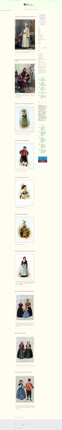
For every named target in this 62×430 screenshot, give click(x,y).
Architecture (40, 105)
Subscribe (42, 22)
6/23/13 (15, 292)
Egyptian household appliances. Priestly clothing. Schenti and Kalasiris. (43, 133)
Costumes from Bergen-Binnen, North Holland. (23, 372)
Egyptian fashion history (40, 55)
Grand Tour (40, 111)
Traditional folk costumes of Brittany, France (43, 80)
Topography (40, 120)
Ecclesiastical (22, 54)
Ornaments (39, 116)
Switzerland (21, 135)
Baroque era (41, 107)
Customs (39, 109)
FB (47, 0)
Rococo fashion (41, 118)
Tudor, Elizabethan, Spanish (41, 35)
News (2, 10)
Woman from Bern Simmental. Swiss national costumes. (25, 251)
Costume (30, 9)
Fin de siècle (39, 42)
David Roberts (41, 109)
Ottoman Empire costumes (43, 116)
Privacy (22, 423)
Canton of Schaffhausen (25, 172)
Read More (20, 284)
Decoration (44, 109)
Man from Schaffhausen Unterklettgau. (22, 140)
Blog (29, 423)
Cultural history (44, 108)
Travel (37, 9)
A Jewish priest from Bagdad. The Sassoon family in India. (25, 16)
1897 (7, 10)
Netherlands (23, 410)
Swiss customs (30, 135)
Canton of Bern (27, 286)
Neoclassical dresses (43, 115)
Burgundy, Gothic (40, 33)
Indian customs (30, 54)
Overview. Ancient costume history (41, 71)
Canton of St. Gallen (27, 135)
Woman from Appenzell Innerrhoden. (21, 177)
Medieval (39, 32)
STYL (40, 119)
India (24, 54)
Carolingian (39, 31)
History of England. (44, 111)
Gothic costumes (43, 110)
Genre (23, 54)
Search (39, 46)
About (15, 423)
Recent (27, 9)
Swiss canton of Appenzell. (25, 209)
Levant (39, 113)
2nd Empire (39, 40)
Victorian (39, 41)
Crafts (42, 108)
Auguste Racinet (42, 106)
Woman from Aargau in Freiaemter (21, 214)
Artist (39, 106)
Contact (15, 424)
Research (30, 424)
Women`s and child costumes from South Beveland (24, 291)
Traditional (22, 135)
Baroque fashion (44, 107)
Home (24, 9)
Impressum (22, 425)
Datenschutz (22, 424)
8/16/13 (15, 141)
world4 (17, 141)
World (34, 9)
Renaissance (39, 34)
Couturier (40, 108)
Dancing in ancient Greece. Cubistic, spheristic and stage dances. (43, 146)
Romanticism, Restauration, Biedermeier (42, 39)
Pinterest (46, 0)
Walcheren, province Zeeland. (20, 333)
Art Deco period (44, 105)
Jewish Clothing (33, 54)
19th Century (5, 10)
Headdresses (21, 410)
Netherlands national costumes (30, 410)
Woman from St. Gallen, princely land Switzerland (24, 103)
